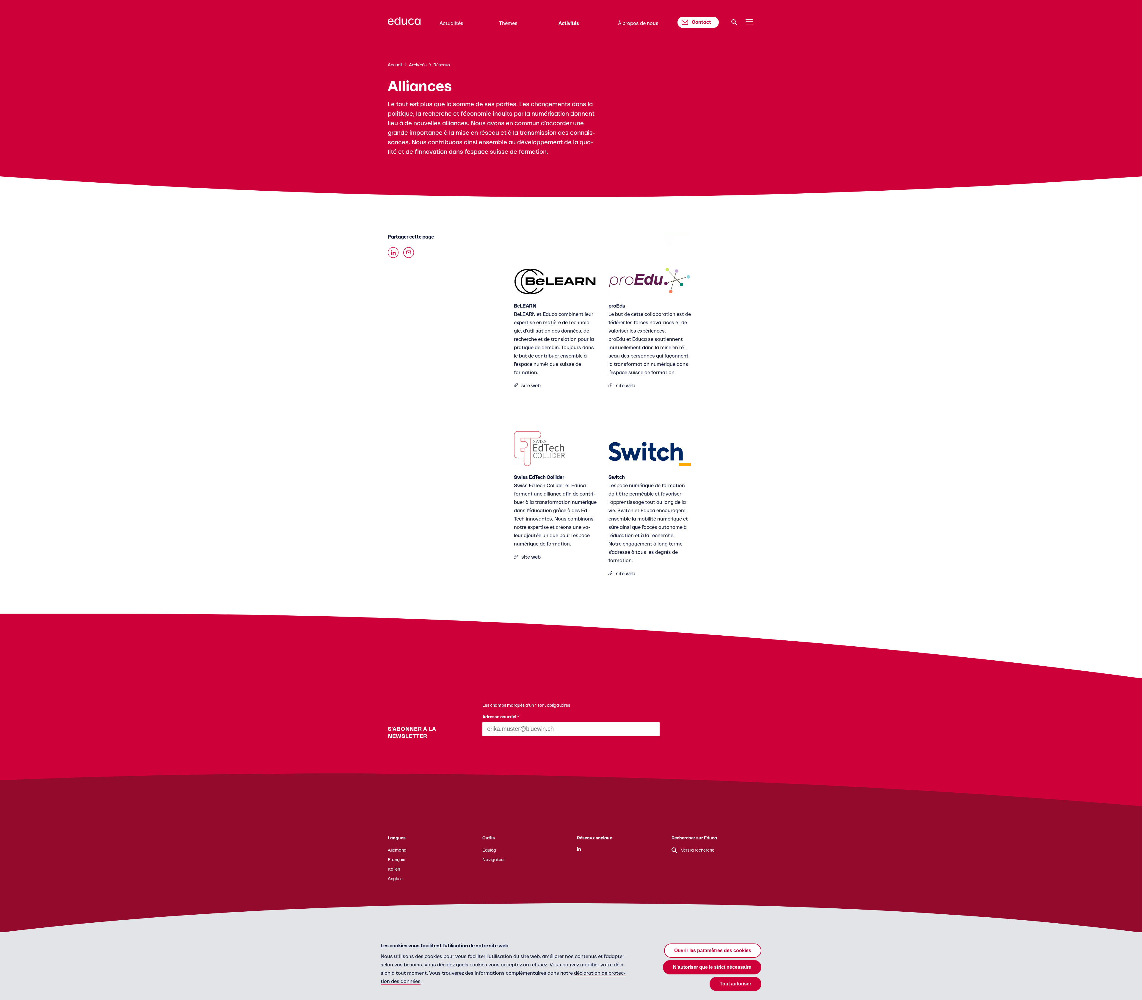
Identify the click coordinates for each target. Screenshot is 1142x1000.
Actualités (451, 23)
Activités (569, 23)
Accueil (395, 65)
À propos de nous (638, 23)
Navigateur (493, 860)
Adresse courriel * (500, 717)
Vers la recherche (697, 850)
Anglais (395, 879)
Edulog (489, 850)
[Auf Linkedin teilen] (393, 252)
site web (531, 385)
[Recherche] (734, 22)
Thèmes (508, 23)
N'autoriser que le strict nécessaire (712, 967)
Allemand (397, 850)
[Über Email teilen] (408, 252)
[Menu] (749, 22)
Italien (394, 869)
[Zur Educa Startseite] (404, 23)
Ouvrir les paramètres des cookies (712, 950)
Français (396, 860)
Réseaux (441, 65)
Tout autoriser (735, 983)
